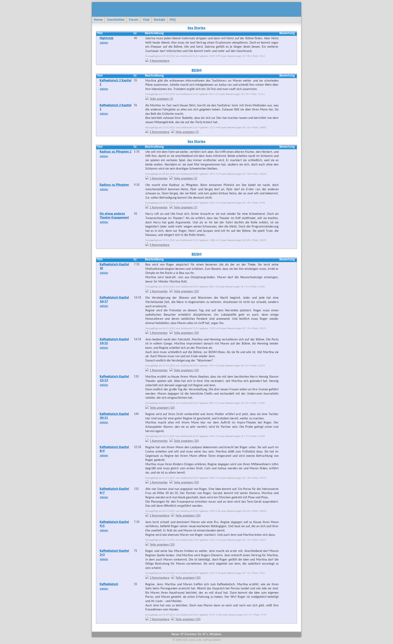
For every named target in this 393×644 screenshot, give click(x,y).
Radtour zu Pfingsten (114, 185)
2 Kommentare (159, 132)
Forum (133, 19)
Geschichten (115, 19)
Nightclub (106, 38)
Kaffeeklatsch (109, 584)
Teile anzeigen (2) (161, 99)
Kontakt (159, 19)
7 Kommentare (159, 619)
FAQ (172, 19)
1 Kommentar (159, 178)
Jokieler (104, 42)
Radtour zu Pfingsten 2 (115, 151)
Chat (146, 19)
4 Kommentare (159, 61)
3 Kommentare (159, 578)
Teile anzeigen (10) (186, 291)
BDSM (197, 70)
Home (98, 19)
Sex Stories (196, 28)
